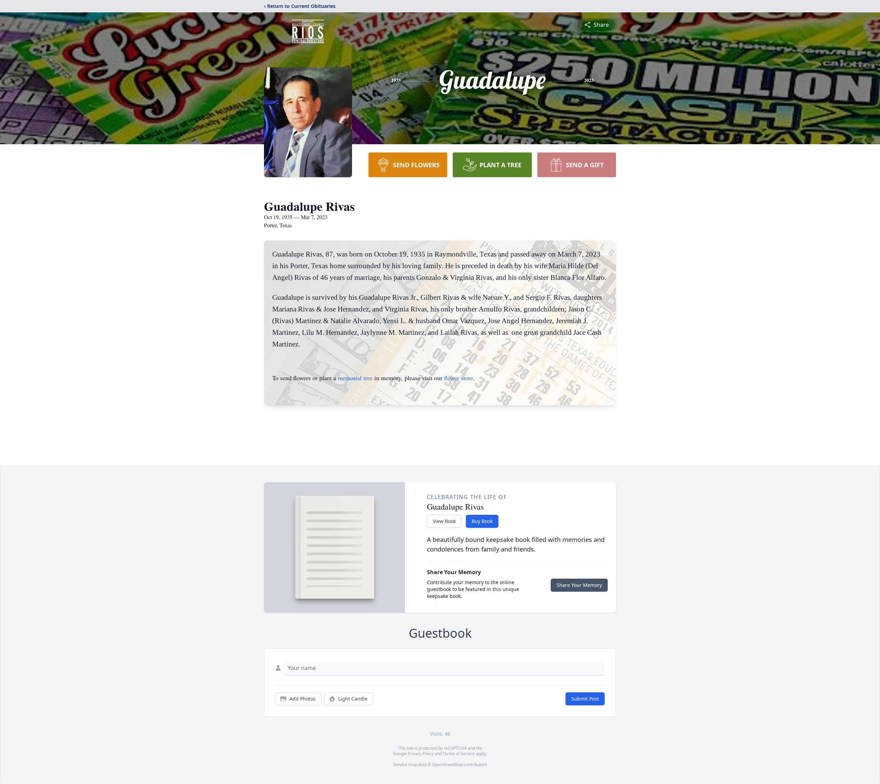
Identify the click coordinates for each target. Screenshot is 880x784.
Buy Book (482, 521)
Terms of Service (459, 754)
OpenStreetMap (447, 765)
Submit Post (585, 698)
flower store (458, 378)
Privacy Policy (420, 754)
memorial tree (355, 378)
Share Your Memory (579, 585)
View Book (444, 521)
